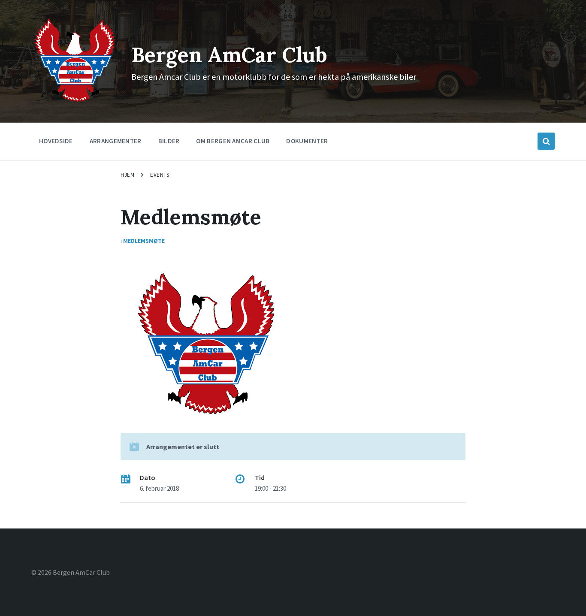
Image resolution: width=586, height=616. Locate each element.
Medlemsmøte (144, 241)
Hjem (127, 174)
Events (159, 174)
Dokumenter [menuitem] (307, 141)
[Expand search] (546, 141)
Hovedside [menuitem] (56, 141)
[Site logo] (74, 101)
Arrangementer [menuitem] (116, 141)
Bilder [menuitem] (169, 141)
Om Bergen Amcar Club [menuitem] (232, 141)
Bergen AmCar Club (229, 55)
